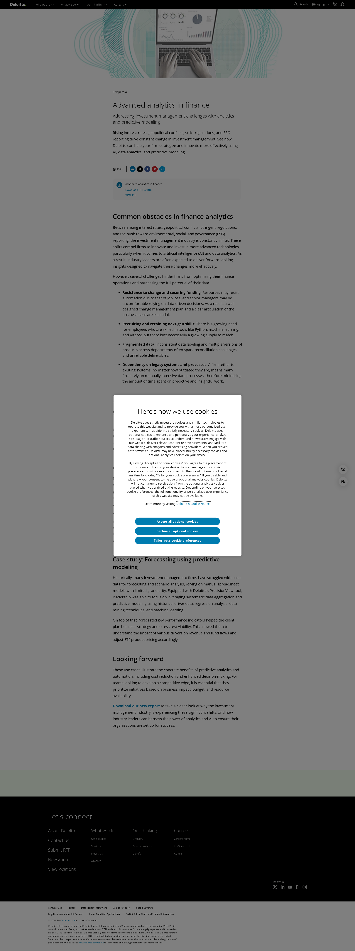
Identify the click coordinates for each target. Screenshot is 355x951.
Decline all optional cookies (177, 531)
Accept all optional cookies (177, 521)
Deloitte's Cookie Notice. (193, 504)
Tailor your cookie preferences (177, 541)
